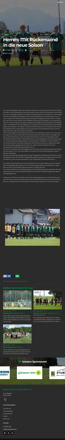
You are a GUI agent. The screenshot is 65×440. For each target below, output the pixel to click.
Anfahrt (5, 416)
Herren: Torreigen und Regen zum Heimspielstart (47, 314)
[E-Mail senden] (5, 276)
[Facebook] (4, 433)
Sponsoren (6, 419)
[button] (60, 2)
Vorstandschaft (7, 413)
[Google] (12, 433)
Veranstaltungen (8, 411)
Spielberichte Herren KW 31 (14, 313)
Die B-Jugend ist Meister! (13, 347)
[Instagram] (8, 433)
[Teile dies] (9, 276)
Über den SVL (7, 408)
